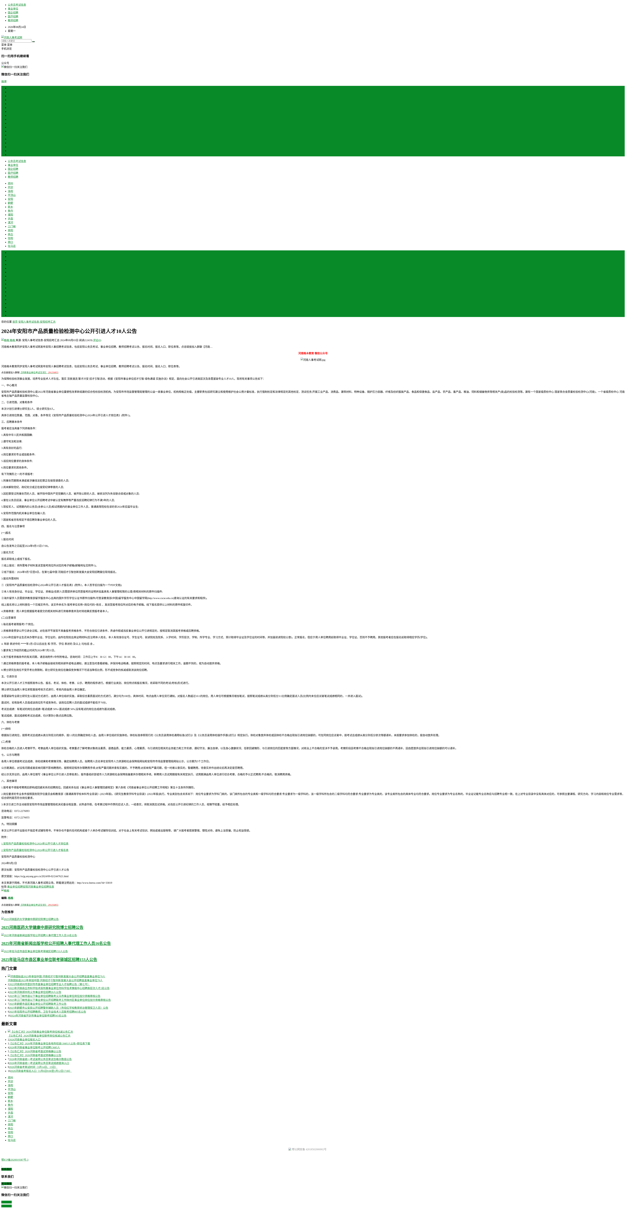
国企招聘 (13, 12)
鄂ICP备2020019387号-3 (14, 1159)
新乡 (10, 115)
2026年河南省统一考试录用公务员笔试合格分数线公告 (40, 1059)
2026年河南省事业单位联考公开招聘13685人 (34, 1047)
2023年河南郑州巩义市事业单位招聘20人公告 (35, 992)
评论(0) (97, 340)
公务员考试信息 (17, 4)
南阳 (10, 139)
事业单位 (13, 8)
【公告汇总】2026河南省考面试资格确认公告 (35, 1051)
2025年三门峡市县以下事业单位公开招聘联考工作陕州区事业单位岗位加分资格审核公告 (60, 1000)
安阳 (10, 107)
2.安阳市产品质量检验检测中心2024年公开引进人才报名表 (34, 850)
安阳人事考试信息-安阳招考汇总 (37, 321)
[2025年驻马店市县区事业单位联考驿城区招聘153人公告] (313, 951)
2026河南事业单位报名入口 (24, 1039)
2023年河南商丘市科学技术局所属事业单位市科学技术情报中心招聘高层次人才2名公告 (59, 988)
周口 (10, 150)
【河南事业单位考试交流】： (39, 372)
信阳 (10, 146)
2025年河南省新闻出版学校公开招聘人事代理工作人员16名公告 (56, 943)
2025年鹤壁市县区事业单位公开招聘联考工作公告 (38, 1004)
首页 (10, 88)
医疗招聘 (13, 16)
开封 (10, 96)
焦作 (10, 119)
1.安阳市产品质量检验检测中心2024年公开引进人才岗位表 (34, 843)
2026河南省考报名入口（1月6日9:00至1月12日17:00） (41, 1071)
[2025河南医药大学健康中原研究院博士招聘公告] (313, 919)
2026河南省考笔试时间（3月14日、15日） (33, 1067)
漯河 (10, 131)
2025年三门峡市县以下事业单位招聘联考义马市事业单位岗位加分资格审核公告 (54, 996)
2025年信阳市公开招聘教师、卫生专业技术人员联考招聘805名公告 (47, 1011)
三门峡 (12, 135)
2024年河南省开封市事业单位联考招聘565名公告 (38, 1015)
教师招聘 (13, 20)
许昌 (10, 127)
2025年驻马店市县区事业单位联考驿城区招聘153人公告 (49, 959)
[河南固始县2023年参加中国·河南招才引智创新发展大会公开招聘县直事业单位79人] (316, 976)
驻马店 (12, 154)
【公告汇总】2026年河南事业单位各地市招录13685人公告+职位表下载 (49, 1043)
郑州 (10, 92)
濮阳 (10, 123)
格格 (12, 340)
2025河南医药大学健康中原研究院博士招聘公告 (42, 927)
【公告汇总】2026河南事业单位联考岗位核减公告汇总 (39, 1035)
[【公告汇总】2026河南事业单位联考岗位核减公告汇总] (316, 1032)
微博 (4, 81)
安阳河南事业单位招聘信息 (38, 886)
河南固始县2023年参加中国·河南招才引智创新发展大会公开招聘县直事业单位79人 (55, 980)
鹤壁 (10, 111)
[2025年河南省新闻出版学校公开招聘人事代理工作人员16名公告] (313, 935)
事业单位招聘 (15, 886)
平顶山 (12, 103)
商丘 (10, 143)
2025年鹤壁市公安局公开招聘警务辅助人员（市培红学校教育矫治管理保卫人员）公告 (58, 1007)
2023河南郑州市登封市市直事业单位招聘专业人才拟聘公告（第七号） (49, 984)
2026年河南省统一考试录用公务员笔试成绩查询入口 (39, 1063)
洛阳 (10, 99)
